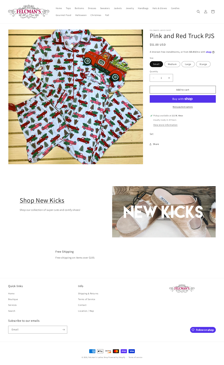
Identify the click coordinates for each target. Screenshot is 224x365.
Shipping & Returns (88, 293)
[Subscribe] (63, 330)
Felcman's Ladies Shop (98, 357)
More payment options (183, 106)
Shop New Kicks (42, 200)
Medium (172, 64)
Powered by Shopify (116, 357)
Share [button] (156, 144)
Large (188, 64)
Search (11, 310)
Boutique (13, 299)
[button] (198, 11)
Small (156, 64)
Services (12, 305)
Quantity (154, 71)
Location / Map (86, 310)
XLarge (203, 64)
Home (11, 293)
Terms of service (135, 357)
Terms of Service (86, 299)
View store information (165, 124)
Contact (82, 305)
